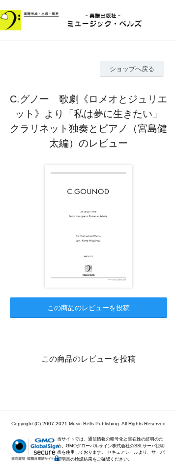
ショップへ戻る (132, 69)
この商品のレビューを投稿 (88, 308)
